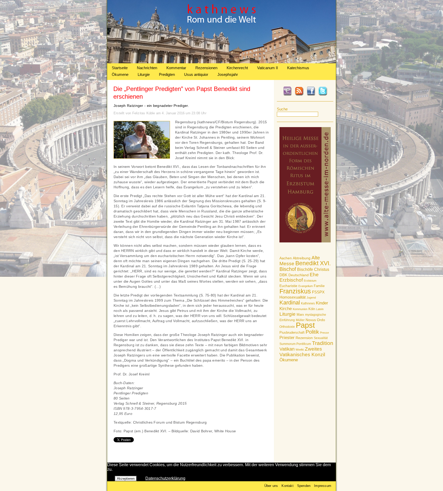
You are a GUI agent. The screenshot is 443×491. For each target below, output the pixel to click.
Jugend (311, 297)
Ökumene (120, 74)
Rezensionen (206, 68)
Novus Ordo (315, 320)
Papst (305, 325)
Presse (324, 332)
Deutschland (298, 275)
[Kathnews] (221, 62)
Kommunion (300, 309)
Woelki (300, 349)
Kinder (322, 303)
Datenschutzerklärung (165, 478)
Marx (300, 314)
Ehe (314, 274)
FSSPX (318, 292)
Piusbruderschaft (292, 332)
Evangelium (305, 286)
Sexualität (321, 338)
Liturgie (144, 74)
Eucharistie (288, 286)
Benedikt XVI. (313, 263)
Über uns (271, 486)
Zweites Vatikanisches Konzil (302, 351)
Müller (300, 320)
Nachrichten (147, 68)
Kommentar (176, 68)
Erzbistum (310, 280)
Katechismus (298, 68)
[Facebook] (311, 95)
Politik (312, 332)
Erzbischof (291, 280)
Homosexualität (292, 297)
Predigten (167, 74)
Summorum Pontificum (295, 344)
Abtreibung (301, 258)
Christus (321, 269)
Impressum (322, 486)
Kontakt (287, 486)
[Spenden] (287, 95)
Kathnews (308, 303)
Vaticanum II (267, 68)
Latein (320, 309)
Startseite (120, 68)
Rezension (304, 338)
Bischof (287, 269)
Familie (319, 286)
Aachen (285, 258)
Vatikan (287, 349)
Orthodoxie (287, 327)
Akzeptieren (126, 478)
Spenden (303, 486)
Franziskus (295, 291)
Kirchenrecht (237, 68)
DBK (283, 275)
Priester (287, 337)
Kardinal (289, 302)
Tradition (322, 343)
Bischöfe (305, 269)
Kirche (285, 308)
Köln (311, 309)
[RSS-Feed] (299, 95)
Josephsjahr (227, 74)
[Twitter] (322, 95)
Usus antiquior (196, 74)
